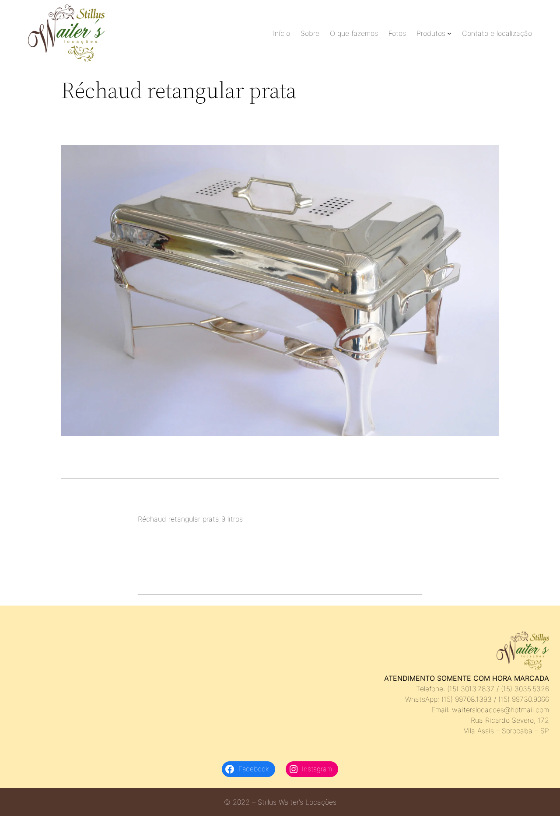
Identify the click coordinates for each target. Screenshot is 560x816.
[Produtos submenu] (449, 33)
